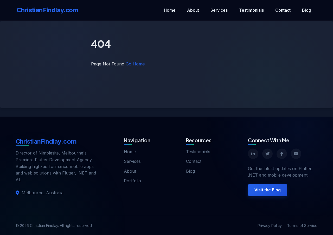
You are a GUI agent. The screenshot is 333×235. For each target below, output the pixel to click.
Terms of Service (302, 225)
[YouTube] (296, 154)
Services (219, 10)
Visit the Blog (267, 189)
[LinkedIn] (253, 154)
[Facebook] (282, 154)
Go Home (135, 63)
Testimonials (251, 10)
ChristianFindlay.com (47, 10)
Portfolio (132, 180)
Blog (306, 10)
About (193, 10)
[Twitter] (267, 154)
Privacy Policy (270, 225)
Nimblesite (49, 153)
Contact (283, 10)
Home (170, 10)
